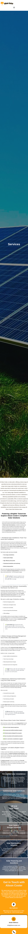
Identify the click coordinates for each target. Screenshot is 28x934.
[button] (14, 7)
